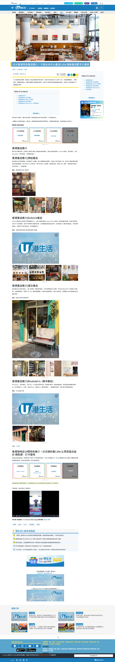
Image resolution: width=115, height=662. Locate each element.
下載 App (95, 3)
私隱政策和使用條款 (44, 655)
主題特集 (102, 12)
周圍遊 (76, 12)
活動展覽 (45, 642)
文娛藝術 (32, 524)
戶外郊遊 (31, 613)
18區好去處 (84, 12)
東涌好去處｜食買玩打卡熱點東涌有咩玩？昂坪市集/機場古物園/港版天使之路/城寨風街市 (42, 616)
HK (20, 3)
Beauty (37, 3)
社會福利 (57, 644)
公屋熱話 (39, 8)
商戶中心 (87, 3)
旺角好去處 (92, 642)
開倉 (53, 642)
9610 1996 (47, 520)
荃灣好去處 (85, 642)
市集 (50, 642)
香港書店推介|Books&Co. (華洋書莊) (28, 103)
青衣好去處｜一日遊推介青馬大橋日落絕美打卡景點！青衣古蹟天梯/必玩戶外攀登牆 (42, 627)
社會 (98, 642)
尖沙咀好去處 (60, 642)
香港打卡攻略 (93, 12)
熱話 (25, 69)
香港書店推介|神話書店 (24, 97)
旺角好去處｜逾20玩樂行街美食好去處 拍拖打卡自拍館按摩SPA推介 (89, 616)
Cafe (25, 524)
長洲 (20, 524)
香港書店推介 (22, 96)
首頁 (13, 69)
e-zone (48, 3)
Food (31, 3)
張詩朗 (17, 74)
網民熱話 (45, 649)
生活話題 (19, 69)
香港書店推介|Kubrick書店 (25, 99)
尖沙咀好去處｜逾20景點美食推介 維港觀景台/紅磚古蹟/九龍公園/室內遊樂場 (89, 627)
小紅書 (18, 446)
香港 (38, 524)
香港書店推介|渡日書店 (24, 101)
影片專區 (68, 12)
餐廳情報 (45, 644)
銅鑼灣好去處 (69, 642)
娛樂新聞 (46, 8)
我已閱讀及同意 (93, 655)
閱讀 (15, 524)
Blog (43, 3)
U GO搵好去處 (69, 3)
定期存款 (52, 8)
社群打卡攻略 (79, 3)
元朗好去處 (77, 642)
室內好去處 (79, 613)
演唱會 (14, 12)
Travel (25, 3)
